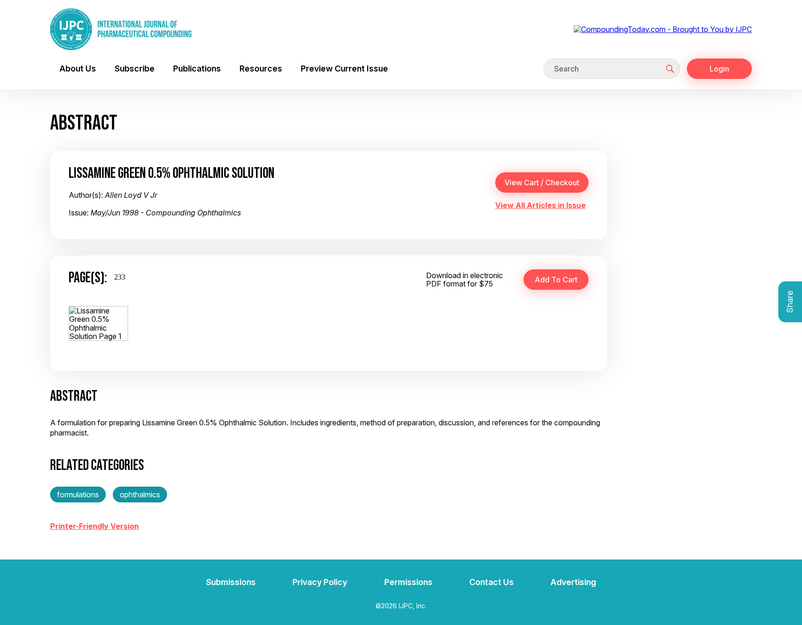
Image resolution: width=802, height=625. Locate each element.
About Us (77, 68)
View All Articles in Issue (540, 205)
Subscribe (135, 68)
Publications (197, 68)
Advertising (573, 582)
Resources (260, 68)
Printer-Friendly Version (94, 526)
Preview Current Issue (344, 68)
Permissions (408, 582)
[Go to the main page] (121, 29)
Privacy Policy (319, 582)
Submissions (231, 582)
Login (719, 68)
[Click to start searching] (670, 68)
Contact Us (491, 582)
